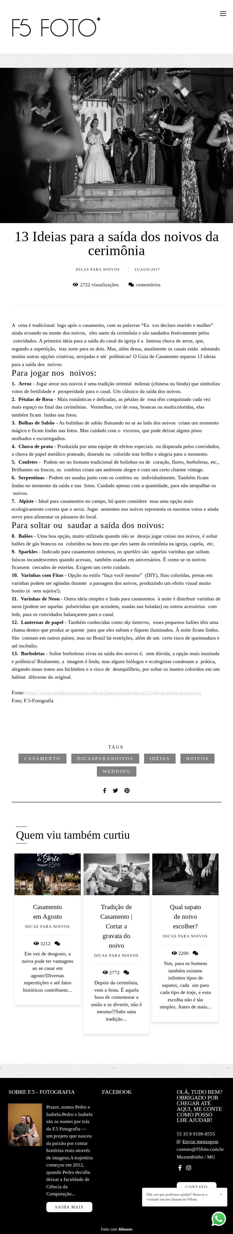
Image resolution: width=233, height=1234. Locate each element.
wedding (117, 771)
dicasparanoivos (105, 758)
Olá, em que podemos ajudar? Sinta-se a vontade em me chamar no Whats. (177, 1196)
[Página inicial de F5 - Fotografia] (56, 27)
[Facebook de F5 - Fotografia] (180, 1168)
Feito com (116, 1229)
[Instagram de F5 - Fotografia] (188, 1168)
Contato (197, 1187)
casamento (42, 758)
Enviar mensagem (200, 1141)
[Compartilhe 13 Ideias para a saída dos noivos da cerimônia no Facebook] (105, 790)
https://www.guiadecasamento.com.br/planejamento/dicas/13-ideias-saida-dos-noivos (113, 692)
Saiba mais (69, 1207)
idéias (160, 758)
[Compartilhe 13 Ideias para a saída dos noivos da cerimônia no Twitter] (116, 790)
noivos (197, 758)
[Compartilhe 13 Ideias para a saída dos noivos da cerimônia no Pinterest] (127, 790)
